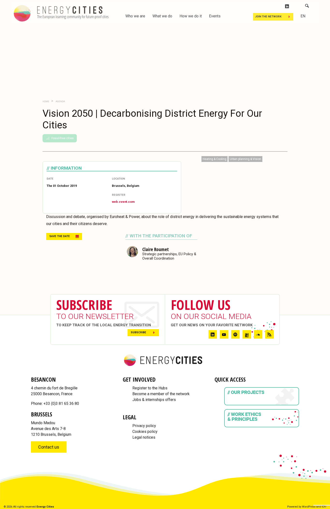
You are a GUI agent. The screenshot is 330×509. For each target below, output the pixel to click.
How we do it (190, 16)
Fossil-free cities (62, 138)
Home (46, 101)
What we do (162, 16)
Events (215, 16)
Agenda (60, 101)
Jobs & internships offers (154, 399)
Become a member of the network (161, 394)
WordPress (309, 506)
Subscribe (138, 332)
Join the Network (268, 16)
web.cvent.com (123, 202)
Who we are (135, 16)
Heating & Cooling (214, 159)
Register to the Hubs (149, 388)
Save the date (59, 236)
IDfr (324, 506)
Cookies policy (145, 431)
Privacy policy (144, 425)
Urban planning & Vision (245, 159)
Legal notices (143, 437)
